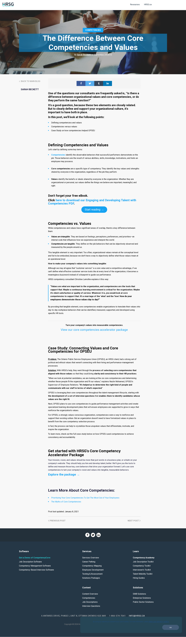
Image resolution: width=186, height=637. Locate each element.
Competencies (93, 30)
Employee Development (93, 570)
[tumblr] (98, 83)
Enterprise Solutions (142, 598)
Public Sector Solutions (143, 602)
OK (170, 627)
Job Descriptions (90, 602)
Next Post (133, 520)
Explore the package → (64, 474)
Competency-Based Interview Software (36, 570)
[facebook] (81, 83)
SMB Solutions (139, 594)
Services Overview (90, 557)
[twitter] (89, 83)
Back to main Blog (30, 81)
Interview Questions (91, 606)
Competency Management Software (35, 566)
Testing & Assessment (92, 574)
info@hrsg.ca (137, 616)
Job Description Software (30, 562)
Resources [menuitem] (135, 4)
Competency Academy (143, 557)
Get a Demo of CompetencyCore (34, 557)
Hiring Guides (139, 578)
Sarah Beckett (84, 55)
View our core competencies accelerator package (94, 330)
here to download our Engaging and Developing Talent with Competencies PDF (92, 201)
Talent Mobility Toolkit (142, 574)
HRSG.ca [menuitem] (148, 4)
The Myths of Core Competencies (66, 501)
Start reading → (94, 209)
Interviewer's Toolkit (142, 570)
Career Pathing (88, 562)
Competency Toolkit (141, 566)
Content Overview (90, 594)
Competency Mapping (92, 566)
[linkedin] (107, 83)
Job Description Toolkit (143, 562)
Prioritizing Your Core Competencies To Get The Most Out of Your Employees (85, 498)
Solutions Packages (91, 578)
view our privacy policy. (159, 621)
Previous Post (57, 520)
